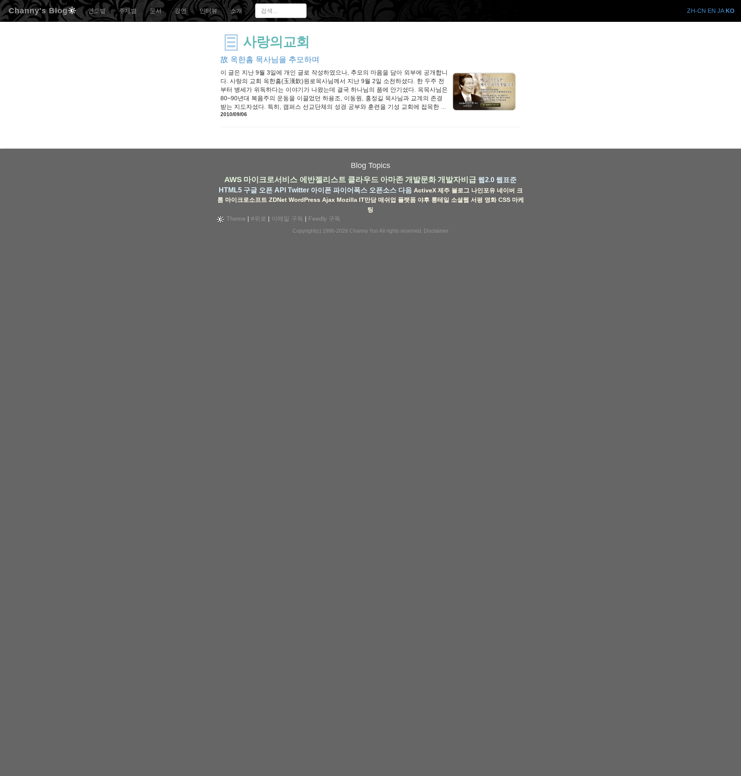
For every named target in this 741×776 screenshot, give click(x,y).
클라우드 (363, 179)
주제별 (128, 10)
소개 (236, 10)
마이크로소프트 (246, 199)
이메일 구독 (287, 218)
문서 (156, 10)
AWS (233, 179)
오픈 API (272, 190)
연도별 (97, 10)
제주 (444, 190)
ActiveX (425, 190)
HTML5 (230, 190)
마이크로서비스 (271, 179)
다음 (405, 190)
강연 (181, 10)
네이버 (506, 190)
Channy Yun (363, 231)
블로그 (461, 190)
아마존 (392, 179)
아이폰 (321, 190)
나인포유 (483, 190)
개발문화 (420, 179)
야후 (424, 199)
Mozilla (347, 199)
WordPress (304, 199)
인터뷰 (208, 10)
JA (720, 10)
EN (712, 10)
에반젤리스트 (323, 179)
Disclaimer (436, 231)
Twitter (298, 190)
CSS (504, 199)
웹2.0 (486, 179)
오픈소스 (383, 190)
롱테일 (440, 199)
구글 (250, 190)
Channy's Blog (38, 9)
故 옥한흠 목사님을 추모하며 (269, 59)
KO (730, 10)
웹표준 (506, 179)
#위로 (258, 218)
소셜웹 (460, 199)
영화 (491, 199)
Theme (235, 218)
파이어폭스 (350, 190)
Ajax (328, 199)
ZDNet (278, 199)
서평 (477, 199)
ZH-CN (696, 10)
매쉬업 (387, 199)
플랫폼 (407, 199)
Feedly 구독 (324, 218)
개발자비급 (457, 179)
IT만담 (368, 199)
